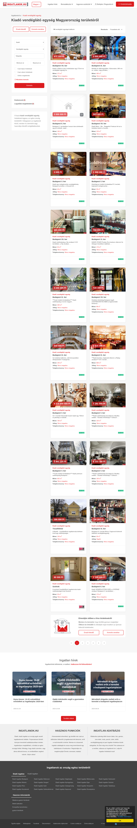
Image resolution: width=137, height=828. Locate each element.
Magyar (36, 4)
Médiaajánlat (26, 823)
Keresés (29, 85)
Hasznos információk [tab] (21, 795)
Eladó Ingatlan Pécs (18, 786)
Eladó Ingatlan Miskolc (19, 782)
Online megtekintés (24, 75)
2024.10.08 (56, 708)
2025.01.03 (17, 708)
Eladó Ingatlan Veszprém (85, 786)
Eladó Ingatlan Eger (83, 782)
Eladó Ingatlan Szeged (41, 782)
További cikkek (68, 718)
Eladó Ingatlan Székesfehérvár (43, 789)
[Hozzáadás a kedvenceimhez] (81, 57)
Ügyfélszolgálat (15, 823)
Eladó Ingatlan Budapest (20, 779)
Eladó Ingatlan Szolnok (106, 782)
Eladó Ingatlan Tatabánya (107, 786)
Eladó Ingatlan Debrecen (42, 779)
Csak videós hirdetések (25, 72)
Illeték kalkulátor (17, 803)
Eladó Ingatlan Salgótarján (64, 779)
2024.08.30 (95, 708)
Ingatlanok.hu (16, 15)
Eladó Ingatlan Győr (40, 786)
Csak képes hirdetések (25, 69)
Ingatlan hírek (68, 660)
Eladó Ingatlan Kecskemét (20, 789)
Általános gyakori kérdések (20, 800)
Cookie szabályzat (76, 823)
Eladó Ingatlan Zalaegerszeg (65, 786)
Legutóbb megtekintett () (24, 104)
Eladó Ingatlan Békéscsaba (85, 779)
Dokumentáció (46, 823)
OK (120, 820)
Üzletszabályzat (88, 823)
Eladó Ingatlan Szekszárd (107, 779)
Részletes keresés (22, 79)
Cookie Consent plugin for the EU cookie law (120, 824)
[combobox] (29, 56)
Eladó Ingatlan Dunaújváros (86, 789)
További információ (124, 816)
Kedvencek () (19, 100)
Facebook (36, 823)
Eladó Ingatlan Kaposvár (63, 789)
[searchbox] (29, 56)
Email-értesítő (21, 29)
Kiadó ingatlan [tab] (33, 774)
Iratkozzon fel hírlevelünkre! (81, 664)
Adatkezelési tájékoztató (60, 823)
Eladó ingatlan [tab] (18, 774)
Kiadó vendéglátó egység (32, 15)
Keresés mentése (38, 29)
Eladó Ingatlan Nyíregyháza (64, 782)
